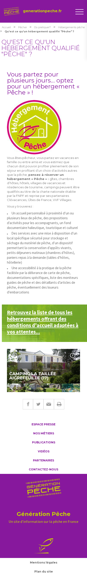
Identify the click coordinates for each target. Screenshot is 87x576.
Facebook (28, 404)
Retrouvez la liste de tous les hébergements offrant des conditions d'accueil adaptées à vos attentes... (42, 322)
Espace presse (43, 424)
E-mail (48, 404)
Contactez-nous (43, 469)
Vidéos (43, 451)
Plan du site (43, 571)
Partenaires (43, 460)
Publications (43, 442)
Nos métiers (43, 433)
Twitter (38, 404)
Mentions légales (43, 562)
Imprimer (59, 404)
